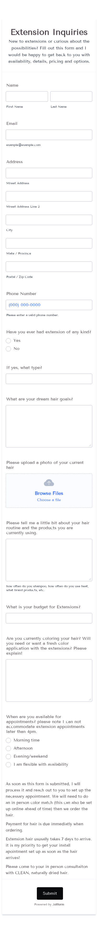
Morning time (27, 740)
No (16, 348)
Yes (17, 340)
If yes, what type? (24, 367)
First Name (14, 106)
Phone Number (21, 293)
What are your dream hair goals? (39, 399)
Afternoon (23, 748)
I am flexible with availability (41, 764)
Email (12, 123)
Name (12, 85)
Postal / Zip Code (19, 277)
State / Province (18, 253)
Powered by (49, 904)
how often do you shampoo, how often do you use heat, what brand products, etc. (47, 588)
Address (14, 161)
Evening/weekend (31, 756)
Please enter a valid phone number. (32, 315)
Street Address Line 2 (23, 206)
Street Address (17, 183)
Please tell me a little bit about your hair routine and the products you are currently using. (47, 527)
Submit (50, 893)
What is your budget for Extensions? (43, 606)
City (9, 230)
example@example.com (23, 145)
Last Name (59, 106)
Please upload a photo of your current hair (45, 465)
